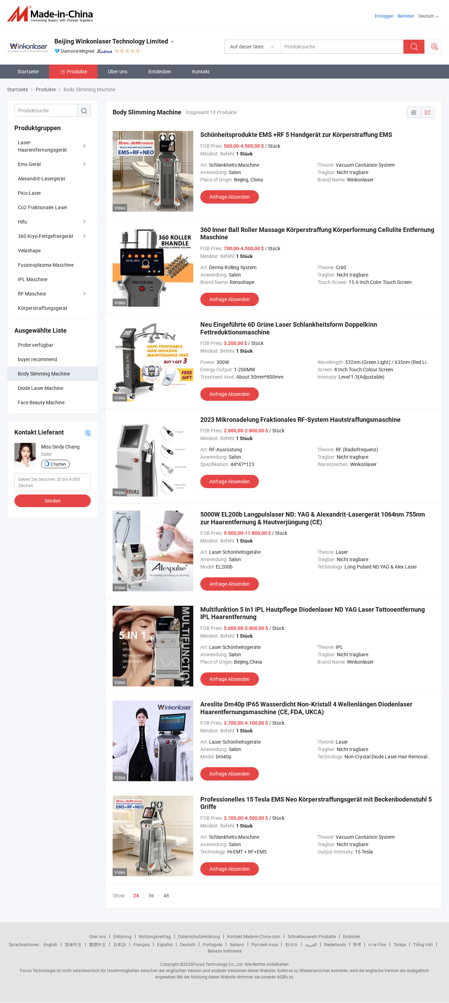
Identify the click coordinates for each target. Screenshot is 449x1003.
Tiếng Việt (423, 944)
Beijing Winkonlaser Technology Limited (111, 41)
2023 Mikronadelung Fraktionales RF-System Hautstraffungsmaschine (300, 419)
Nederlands (335, 944)
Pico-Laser (29, 193)
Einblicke (351, 936)
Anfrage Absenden (229, 196)
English (50, 944)
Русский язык (265, 944)
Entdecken (159, 71)
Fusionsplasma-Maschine (46, 264)
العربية (311, 944)
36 (151, 895)
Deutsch (187, 944)
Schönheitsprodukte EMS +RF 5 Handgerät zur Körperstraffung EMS (296, 134)
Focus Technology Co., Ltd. (218, 964)
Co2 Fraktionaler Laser (42, 207)
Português (212, 944)
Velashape (29, 250)
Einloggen (384, 16)
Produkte (77, 71)
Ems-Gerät (29, 164)
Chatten (58, 464)
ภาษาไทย (377, 944)
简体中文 (73, 944)
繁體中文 (97, 944)
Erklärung (122, 936)
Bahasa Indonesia (225, 951)
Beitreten (406, 16)
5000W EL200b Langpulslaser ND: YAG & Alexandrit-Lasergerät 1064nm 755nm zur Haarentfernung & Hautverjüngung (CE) (312, 518)
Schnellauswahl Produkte (312, 936)
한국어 (291, 944)
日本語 (119, 944)
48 (166, 895)
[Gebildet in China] (52, 14)
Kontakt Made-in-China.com (253, 936)
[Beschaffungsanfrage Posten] (434, 47)
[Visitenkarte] (88, 432)
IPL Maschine (32, 279)
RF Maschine (32, 293)
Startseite (28, 71)
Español (165, 944)
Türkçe (400, 944)
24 (136, 895)
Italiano (237, 944)
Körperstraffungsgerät (42, 308)
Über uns (117, 71)
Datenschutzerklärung (199, 936)
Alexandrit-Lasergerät (41, 178)
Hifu (22, 221)
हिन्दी (357, 944)
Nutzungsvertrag (155, 936)
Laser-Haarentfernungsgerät (42, 146)
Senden (53, 500)
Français (141, 944)
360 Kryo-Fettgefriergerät (45, 236)
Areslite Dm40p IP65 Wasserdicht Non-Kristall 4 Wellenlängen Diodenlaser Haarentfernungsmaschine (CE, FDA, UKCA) (306, 708)
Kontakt (201, 71)
